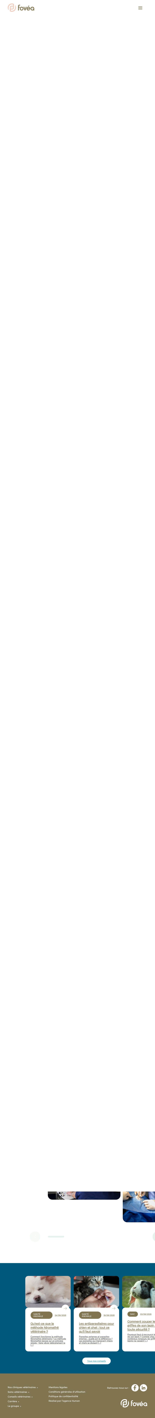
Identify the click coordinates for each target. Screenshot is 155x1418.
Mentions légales (58, 1387)
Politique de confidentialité (63, 1396)
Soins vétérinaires (17, 1391)
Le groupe (13, 1405)
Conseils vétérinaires (19, 1396)
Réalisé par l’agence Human (64, 1400)
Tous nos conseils (96, 1360)
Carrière (12, 1401)
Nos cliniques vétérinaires (22, 1387)
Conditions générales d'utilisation (67, 1391)
